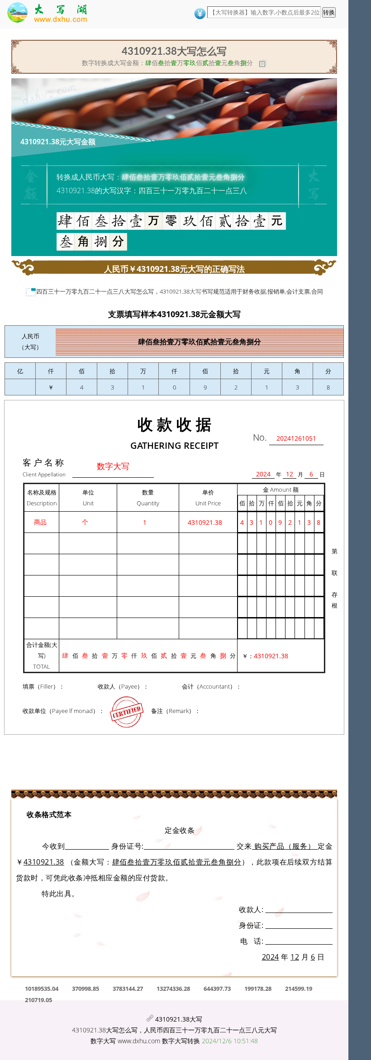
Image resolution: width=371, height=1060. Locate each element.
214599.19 (298, 988)
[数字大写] (52, 14)
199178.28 (257, 988)
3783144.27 (128, 988)
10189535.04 (41, 988)
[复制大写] (262, 63)
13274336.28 (173, 988)
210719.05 (38, 1000)
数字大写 (103, 1040)
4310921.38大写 (180, 291)
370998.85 (85, 988)
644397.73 (217, 988)
